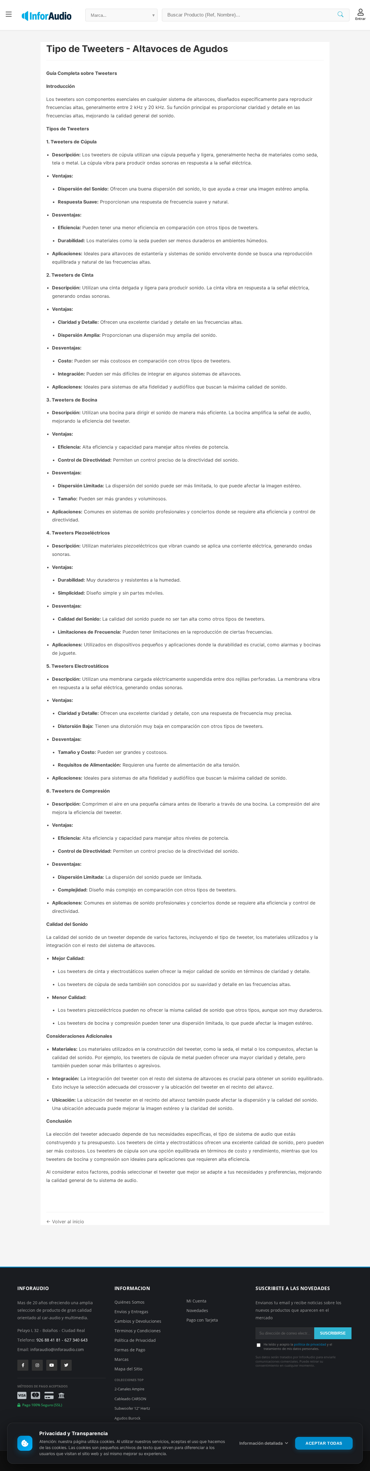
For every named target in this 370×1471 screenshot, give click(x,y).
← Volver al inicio (65, 1221)
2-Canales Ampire (129, 1389)
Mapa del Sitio (128, 1369)
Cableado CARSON (130, 1398)
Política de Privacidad (135, 1340)
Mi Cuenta (196, 1301)
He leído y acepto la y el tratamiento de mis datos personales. (298, 1346)
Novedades (197, 1310)
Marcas (121, 1359)
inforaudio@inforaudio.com (57, 1349)
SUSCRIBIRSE (333, 1333)
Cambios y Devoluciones (137, 1321)
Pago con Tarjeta (202, 1320)
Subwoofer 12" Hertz (132, 1408)
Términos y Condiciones (137, 1330)
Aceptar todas (324, 1443)
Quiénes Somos (129, 1302)
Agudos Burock (127, 1418)
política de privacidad (310, 1344)
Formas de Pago (129, 1349)
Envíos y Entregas (131, 1311)
